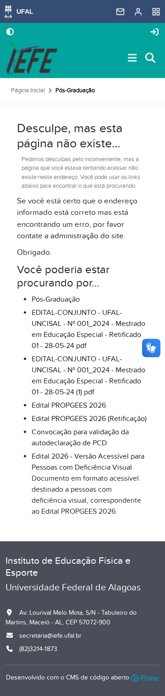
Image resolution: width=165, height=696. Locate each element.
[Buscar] (151, 59)
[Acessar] (154, 32)
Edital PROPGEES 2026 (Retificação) (89, 418)
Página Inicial (28, 90)
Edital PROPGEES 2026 (69, 405)
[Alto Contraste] (10, 33)
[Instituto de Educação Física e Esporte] (31, 58)
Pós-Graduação (56, 299)
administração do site (87, 236)
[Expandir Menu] (132, 59)
